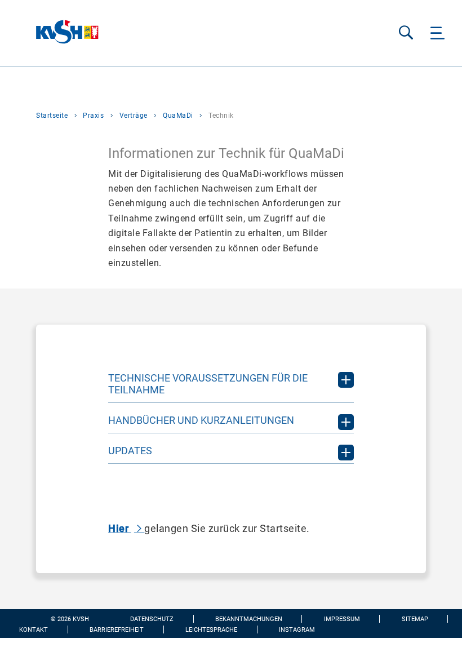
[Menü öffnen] (437, 33)
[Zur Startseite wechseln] (49, 33)
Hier (119, 528)
